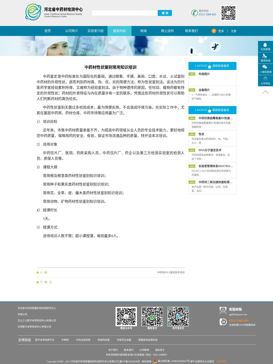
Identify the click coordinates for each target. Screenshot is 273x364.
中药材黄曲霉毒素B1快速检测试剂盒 (216, 118)
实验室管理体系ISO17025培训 (216, 166)
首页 (47, 31)
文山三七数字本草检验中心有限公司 (37, 320)
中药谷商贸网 (83, 340)
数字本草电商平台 (44, 340)
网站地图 (145, 361)
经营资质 (221, 361)
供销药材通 (104, 340)
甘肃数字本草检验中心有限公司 (34, 326)
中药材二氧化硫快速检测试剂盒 (216, 182)
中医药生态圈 (124, 340)
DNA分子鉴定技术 (210, 150)
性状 (201, 134)
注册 (233, 31)
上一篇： (44, 272)
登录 (221, 31)
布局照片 (204, 74)
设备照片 (204, 90)
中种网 (65, 340)
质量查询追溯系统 (147, 340)
